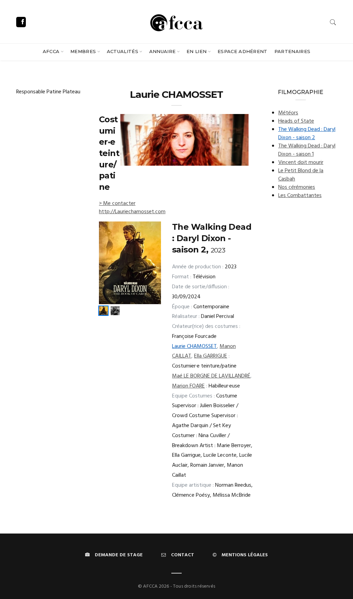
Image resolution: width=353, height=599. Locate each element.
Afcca (51, 51)
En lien (196, 51)
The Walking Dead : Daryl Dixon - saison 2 (306, 133)
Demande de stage (119, 555)
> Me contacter (117, 203)
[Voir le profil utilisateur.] (184, 139)
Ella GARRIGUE (210, 356)
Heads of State (296, 121)
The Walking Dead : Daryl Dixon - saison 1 (306, 150)
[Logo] (176, 21)
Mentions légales (245, 555)
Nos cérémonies (296, 187)
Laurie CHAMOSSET (194, 346)
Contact (182, 555)
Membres (83, 51)
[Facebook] (21, 22)
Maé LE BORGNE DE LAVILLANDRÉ (211, 376)
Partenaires (292, 51)
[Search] (333, 22)
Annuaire (162, 51)
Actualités (122, 51)
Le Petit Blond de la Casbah (300, 175)
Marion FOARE (188, 386)
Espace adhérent (243, 51)
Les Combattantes (300, 195)
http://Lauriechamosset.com (132, 211)
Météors (288, 113)
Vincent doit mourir (300, 162)
